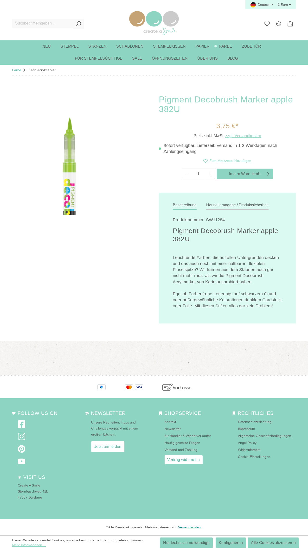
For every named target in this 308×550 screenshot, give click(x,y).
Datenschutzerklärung (254, 422)
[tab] (185, 205)
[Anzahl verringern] (187, 174)
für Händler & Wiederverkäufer (188, 436)
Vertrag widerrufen (183, 460)
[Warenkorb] (290, 24)
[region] (68, 155)
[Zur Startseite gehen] (154, 23)
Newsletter (173, 429)
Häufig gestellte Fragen (182, 443)
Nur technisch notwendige (186, 543)
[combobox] (42, 23)
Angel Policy (247, 443)
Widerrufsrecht (249, 450)
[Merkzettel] (267, 24)
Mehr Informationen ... (29, 545)
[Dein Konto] (278, 24)
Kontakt (170, 422)
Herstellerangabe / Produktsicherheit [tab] (237, 205)
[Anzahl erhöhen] (210, 174)
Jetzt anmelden (107, 446)
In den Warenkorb (244, 174)
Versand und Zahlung (181, 450)
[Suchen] (78, 24)
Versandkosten (189, 527)
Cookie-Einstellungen (254, 457)
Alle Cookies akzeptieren (273, 543)
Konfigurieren (231, 543)
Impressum (246, 429)
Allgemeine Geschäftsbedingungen (264, 436)
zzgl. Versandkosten (243, 136)
